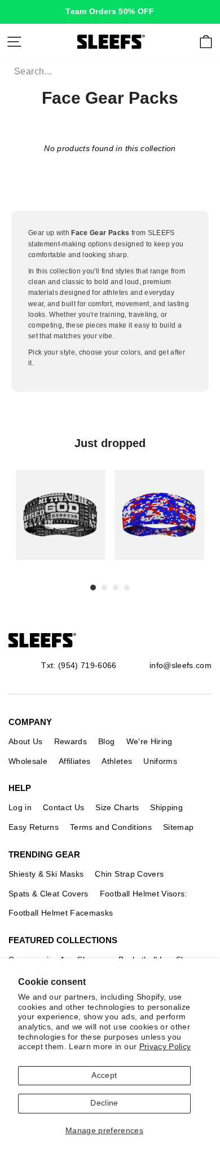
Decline (104, 1103)
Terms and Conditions (111, 827)
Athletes (117, 761)
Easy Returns (33, 827)
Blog (106, 741)
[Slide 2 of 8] (159, 515)
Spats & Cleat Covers (48, 893)
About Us (25, 741)
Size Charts (117, 807)
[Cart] (205, 42)
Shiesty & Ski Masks (45, 873)
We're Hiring (149, 741)
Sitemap (178, 827)
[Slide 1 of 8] (60, 515)
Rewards (70, 741)
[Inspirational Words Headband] (60, 515)
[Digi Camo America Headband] (159, 515)
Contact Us (63, 807)
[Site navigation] (14, 42)
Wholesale (27, 761)
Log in (20, 807)
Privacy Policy (165, 1046)
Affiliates (74, 761)
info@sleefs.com (180, 665)
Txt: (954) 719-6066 (78, 665)
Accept (104, 1075)
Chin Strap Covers (129, 873)
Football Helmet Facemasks (60, 912)
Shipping (166, 807)
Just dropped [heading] (110, 443)
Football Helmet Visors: (143, 893)
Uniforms (160, 761)
